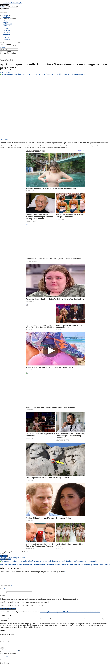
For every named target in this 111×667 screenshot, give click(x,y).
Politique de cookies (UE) (12, 3)
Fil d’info (6, 17)
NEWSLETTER (4, 5)
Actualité (6, 18)
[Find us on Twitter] (0, 660)
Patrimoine (7, 24)
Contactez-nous (4, 8)
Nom (2, 589)
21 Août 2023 (5, 72)
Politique (6, 20)
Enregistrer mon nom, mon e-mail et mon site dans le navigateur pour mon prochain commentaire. (40, 599)
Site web (3, 596)
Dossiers (6, 25)
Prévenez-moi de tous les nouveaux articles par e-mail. (23, 605)
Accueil (6, 15)
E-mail (2, 554)
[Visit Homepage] (2, 7)
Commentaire (6, 586)
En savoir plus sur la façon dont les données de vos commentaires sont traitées (70, 612)
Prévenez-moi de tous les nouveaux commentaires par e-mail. (25, 602)
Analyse (6, 22)
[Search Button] (19, 42)
